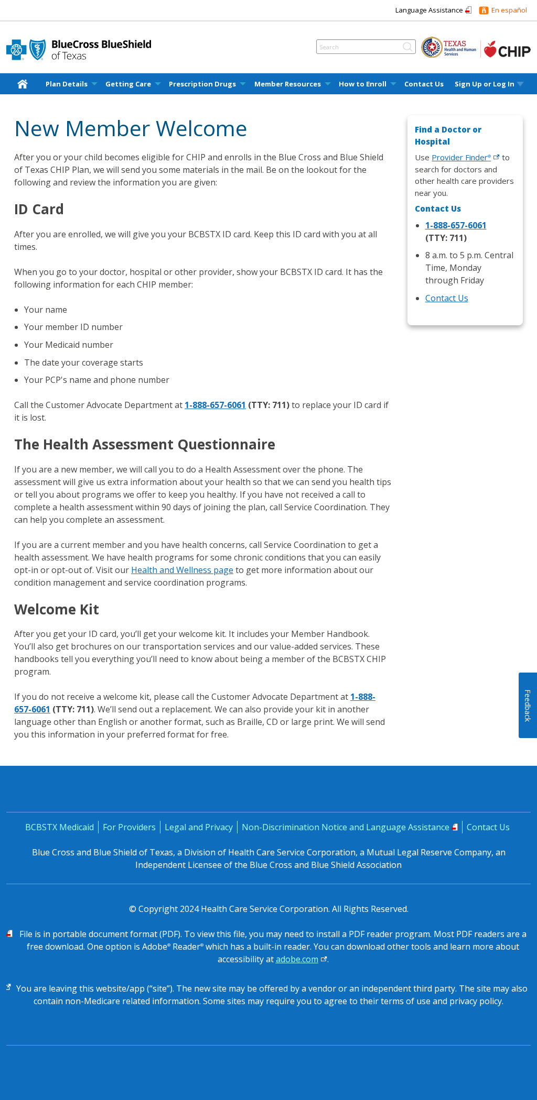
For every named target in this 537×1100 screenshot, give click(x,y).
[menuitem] (24, 83)
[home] (24, 83)
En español (509, 10)
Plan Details (67, 84)
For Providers (129, 827)
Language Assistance (429, 10)
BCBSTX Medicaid (59, 827)
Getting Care (128, 84)
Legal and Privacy (199, 827)
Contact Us (424, 84)
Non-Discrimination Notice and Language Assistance (345, 827)
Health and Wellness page (182, 570)
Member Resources (287, 84)
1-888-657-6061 (215, 405)
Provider (461, 157)
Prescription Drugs (202, 84)
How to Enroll (362, 84)
